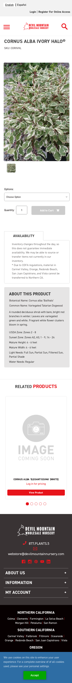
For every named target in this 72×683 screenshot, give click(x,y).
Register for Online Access (54, 12)
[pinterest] (36, 561)
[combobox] (9, 5)
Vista (64, 640)
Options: (8, 189)
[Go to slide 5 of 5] (45, 504)
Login (33, 12)
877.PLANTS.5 (39, 543)
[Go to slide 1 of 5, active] (27, 504)
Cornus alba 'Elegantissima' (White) (36, 479)
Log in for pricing (36, 484)
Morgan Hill (21, 623)
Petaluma (36, 623)
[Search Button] (65, 25)
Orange (9, 640)
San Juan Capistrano (47, 640)
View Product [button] (36, 492)
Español (21, 5)
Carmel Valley (16, 636)
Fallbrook (31, 636)
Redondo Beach (24, 640)
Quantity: (9, 210)
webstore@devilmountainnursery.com (36, 554)
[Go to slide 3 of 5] (36, 504)
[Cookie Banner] (36, 667)
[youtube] (42, 561)
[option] (21, 5)
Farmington (36, 619)
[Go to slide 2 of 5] (31, 504)
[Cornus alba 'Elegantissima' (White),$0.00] (36, 437)
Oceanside (57, 636)
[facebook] (23, 561)
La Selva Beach (54, 619)
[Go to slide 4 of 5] (40, 504)
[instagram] (30, 561)
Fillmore (44, 636)
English (9, 5)
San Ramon (50, 623)
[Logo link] (6, 28)
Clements (22, 619)
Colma (11, 619)
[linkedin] (48, 561)
